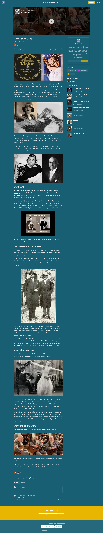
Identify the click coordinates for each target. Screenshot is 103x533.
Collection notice (61, 523)
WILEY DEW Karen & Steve (23, 495)
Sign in (98, 2)
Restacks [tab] (23, 482)
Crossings (75, 127)
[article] (78, 90)
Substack (44, 530)
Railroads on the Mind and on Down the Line (81, 108)
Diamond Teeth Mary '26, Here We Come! (81, 89)
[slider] (51, 33)
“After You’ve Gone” (55, 414)
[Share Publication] (85, 2)
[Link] (11, 187)
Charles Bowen (20, 44)
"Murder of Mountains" (79, 114)
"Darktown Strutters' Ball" (80, 94)
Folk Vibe (75, 120)
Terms (55, 523)
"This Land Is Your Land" (79, 133)
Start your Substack (48, 526)
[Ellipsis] (62, 495)
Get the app (58, 526)
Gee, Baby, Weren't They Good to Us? (81, 101)
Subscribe (91, 2)
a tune (20, 430)
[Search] (82, 2)
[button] (41, 21)
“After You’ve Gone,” (35, 138)
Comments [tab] (16, 482)
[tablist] (20, 482)
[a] (69, 90)
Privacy (51, 523)
